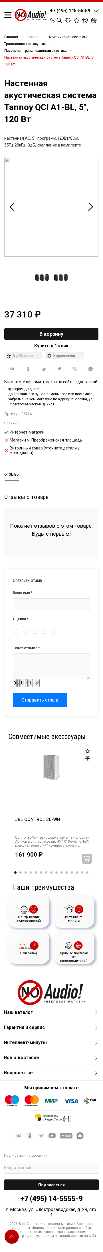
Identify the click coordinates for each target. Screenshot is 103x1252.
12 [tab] (72, 872)
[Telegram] (43, 369)
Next (90, 207)
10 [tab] (61, 872)
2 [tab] (20, 872)
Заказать (87, 859)
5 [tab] (36, 872)
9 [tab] (56, 872)
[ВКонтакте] (12, 369)
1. (30, 683)
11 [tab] (67, 872)
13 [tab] (77, 872)
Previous (12, 207)
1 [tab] (15, 872)
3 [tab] (26, 872)
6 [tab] (41, 872)
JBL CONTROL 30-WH (37, 819)
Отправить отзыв (39, 700)
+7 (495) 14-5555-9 (51, 1199)
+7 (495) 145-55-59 (70, 10)
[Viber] (75, 369)
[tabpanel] (51, 809)
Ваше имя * (23, 593)
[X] (59, 369)
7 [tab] (46, 872)
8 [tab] (51, 872)
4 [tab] (31, 872)
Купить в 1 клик (51, 345)
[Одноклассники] (28, 369)
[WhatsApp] (90, 369)
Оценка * (21, 619)
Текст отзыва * (26, 648)
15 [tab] (87, 872)
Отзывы (12, 474)
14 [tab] (82, 872)
